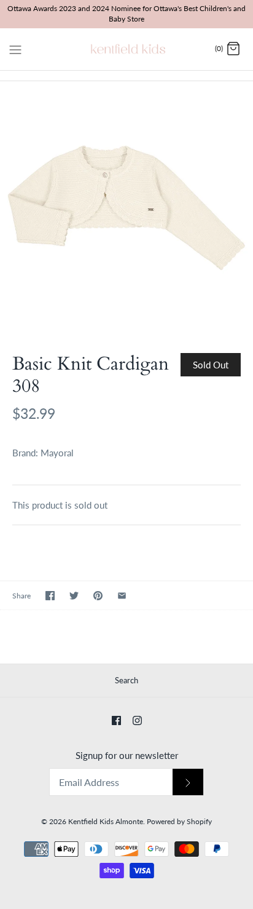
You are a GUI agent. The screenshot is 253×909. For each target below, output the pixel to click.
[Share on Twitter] (74, 595)
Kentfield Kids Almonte (105, 821)
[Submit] (188, 782)
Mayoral (57, 452)
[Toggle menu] (15, 48)
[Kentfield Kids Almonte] (126, 49)
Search (126, 680)
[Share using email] (121, 595)
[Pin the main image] (98, 595)
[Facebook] (116, 720)
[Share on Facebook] (50, 595)
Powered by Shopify (179, 821)
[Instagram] (137, 720)
